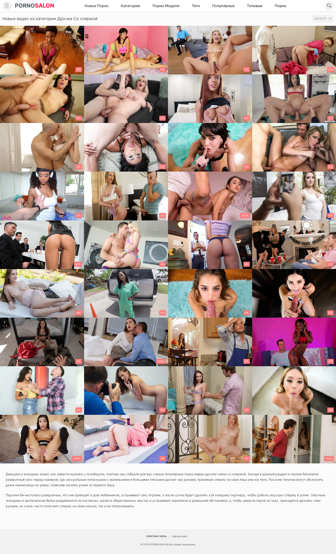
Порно (280, 5)
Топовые (254, 5)
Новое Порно (97, 5)
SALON (34, 5)
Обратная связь (156, 536)
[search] (329, 5)
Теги (196, 5)
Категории (130, 5)
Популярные (223, 5)
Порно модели (165, 5)
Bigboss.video (179, 536)
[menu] (6, 5)
